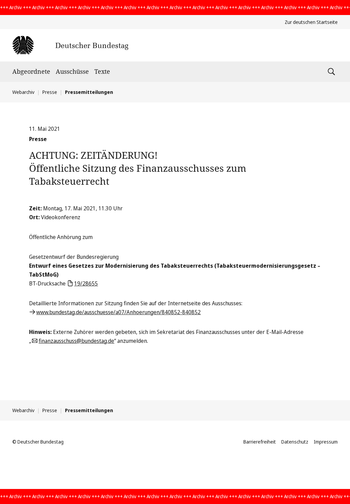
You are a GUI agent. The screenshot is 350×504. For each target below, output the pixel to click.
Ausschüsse (72, 71)
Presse (49, 92)
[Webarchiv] (70, 45)
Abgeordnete (31, 71)
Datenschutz (294, 441)
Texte (102, 71)
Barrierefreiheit (259, 441)
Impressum (326, 441)
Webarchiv (23, 92)
